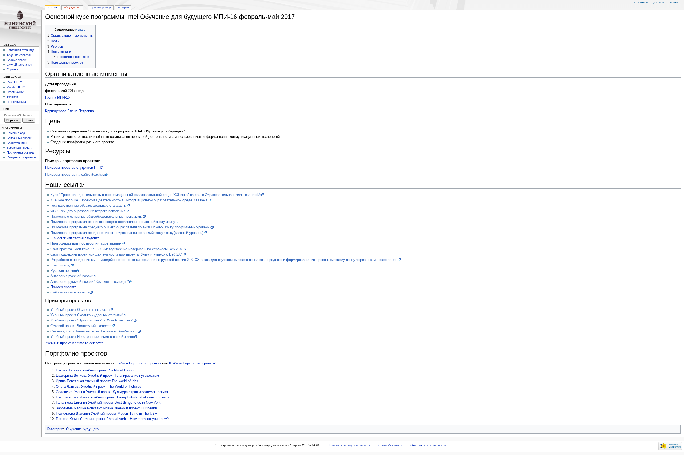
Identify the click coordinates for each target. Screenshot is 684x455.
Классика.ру (60, 265)
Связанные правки (19, 137)
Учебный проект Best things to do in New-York (124, 403)
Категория (55, 429)
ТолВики (12, 96)
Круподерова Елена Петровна (69, 111)
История (123, 7)
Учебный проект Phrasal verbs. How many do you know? (124, 419)
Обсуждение (72, 7)
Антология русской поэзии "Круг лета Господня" (89, 282)
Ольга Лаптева (68, 387)
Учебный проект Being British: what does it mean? (129, 397)
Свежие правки (17, 59)
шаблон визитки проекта (70, 292)
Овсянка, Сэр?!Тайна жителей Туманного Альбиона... (93, 331)
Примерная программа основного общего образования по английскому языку (112, 222)
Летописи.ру (15, 91)
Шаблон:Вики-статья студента (74, 238)
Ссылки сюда (16, 133)
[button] (50, 30)
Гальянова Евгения (71, 403)
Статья (52, 7)
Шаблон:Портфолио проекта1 (193, 363)
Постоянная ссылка (20, 152)
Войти (674, 2)
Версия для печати (19, 147)
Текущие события (19, 55)
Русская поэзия (63, 271)
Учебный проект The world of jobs (111, 381)
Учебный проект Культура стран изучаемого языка (127, 392)
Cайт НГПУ (14, 82)
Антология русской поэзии (71, 276)
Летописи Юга (16, 101)
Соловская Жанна (70, 392)
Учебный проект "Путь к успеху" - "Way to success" (92, 320)
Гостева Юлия (67, 419)
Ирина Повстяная (70, 381)
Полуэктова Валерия (73, 413)
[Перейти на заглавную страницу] (20, 20)
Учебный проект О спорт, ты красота (80, 310)
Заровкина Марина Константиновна (84, 408)
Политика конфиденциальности (349, 445)
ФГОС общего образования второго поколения (87, 211)
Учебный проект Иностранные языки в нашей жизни (92, 337)
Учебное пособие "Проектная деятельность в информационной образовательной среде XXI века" (129, 200)
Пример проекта (63, 287)
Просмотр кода (101, 7)
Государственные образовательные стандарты (88, 205)
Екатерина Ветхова (71, 376)
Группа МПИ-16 (57, 97)
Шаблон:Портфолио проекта (138, 363)
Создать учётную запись (650, 2)
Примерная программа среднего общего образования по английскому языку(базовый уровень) (126, 233)
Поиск (6, 109)
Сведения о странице (21, 157)
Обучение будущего (82, 429)
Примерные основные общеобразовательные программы (96, 216)
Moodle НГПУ (16, 87)
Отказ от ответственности (428, 445)
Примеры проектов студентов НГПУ (74, 168)
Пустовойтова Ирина (72, 397)
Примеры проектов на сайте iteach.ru (75, 174)
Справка (12, 69)
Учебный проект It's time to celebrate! (74, 343)
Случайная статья (19, 64)
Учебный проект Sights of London (108, 370)
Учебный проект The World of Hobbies (111, 387)
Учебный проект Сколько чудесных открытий (86, 315)
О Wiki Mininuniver (390, 445)
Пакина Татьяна (68, 370)
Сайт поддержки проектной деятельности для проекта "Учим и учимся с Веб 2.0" (116, 254)
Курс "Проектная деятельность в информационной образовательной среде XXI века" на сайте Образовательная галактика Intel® (155, 195)
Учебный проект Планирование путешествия (124, 376)
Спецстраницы (17, 142)
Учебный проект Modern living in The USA (124, 413)
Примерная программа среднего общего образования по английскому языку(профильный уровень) (130, 227)
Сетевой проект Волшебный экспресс (80, 326)
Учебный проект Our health (135, 408)
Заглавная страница (20, 50)
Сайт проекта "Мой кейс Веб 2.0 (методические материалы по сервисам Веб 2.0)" (116, 249)
